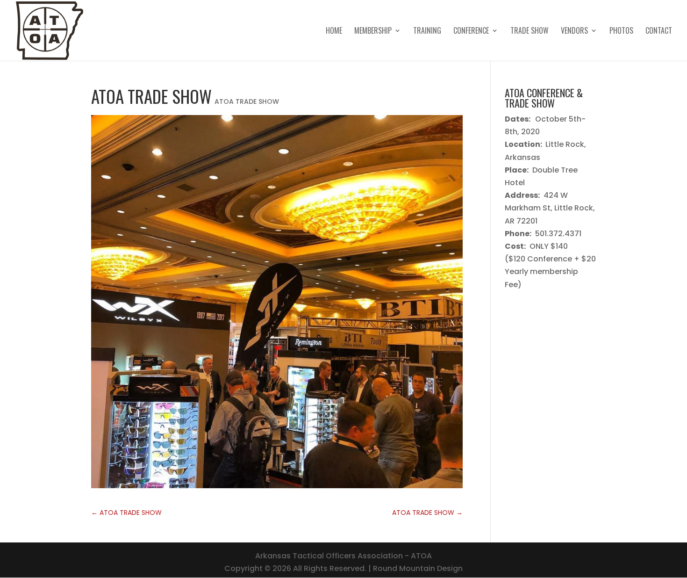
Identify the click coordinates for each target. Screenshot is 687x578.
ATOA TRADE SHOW (247, 101)
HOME (334, 31)
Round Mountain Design (418, 568)
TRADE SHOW (529, 31)
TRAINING (427, 31)
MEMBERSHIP (373, 31)
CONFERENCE (471, 31)
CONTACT (658, 31)
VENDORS (574, 31)
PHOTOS (621, 31)
